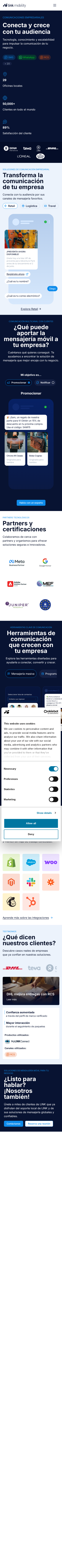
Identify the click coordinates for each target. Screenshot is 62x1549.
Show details (44, 813)
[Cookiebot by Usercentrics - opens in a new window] (44, 712)
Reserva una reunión (39, 1123)
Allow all (31, 823)
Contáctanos (14, 1123)
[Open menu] (55, 5)
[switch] (53, 779)
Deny (31, 834)
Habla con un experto (31, 502)
